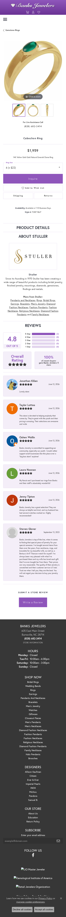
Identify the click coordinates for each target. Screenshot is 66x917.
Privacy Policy (45, 898)
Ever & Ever (33, 779)
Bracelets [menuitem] (33, 702)
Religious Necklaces (29, 310)
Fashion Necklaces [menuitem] (33, 738)
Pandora (33, 795)
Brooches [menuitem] (33, 758)
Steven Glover (27, 528)
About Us (33, 813)
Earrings (15, 303)
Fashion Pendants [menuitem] (33, 734)
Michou (33, 791)
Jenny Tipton (27, 496)
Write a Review (33, 602)
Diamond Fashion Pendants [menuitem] (33, 746)
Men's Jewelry (38, 303)
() (57, 334)
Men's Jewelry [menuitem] (33, 706)
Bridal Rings (49, 300)
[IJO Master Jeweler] (33, 869)
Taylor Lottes (27, 405)
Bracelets (25, 303)
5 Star (28, 334)
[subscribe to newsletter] (58, 841)
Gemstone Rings (12, 30)
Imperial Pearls (33, 783)
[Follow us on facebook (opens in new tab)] (33, 855)
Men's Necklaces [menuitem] (33, 726)
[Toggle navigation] (5, 19)
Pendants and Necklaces (22, 300)
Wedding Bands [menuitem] (33, 686)
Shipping (18, 195)
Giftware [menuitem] (33, 714)
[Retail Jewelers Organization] (33, 887)
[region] (33, 71)
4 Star (28, 337)
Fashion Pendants (38, 307)
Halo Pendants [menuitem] (33, 754)
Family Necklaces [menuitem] (33, 750)
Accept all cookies (44, 909)
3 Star (28, 340)
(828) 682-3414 (33, 126)
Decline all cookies (22, 909)
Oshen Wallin (27, 437)
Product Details (33, 227)
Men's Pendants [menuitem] (33, 722)
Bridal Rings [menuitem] (33, 681)
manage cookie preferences (30, 902)
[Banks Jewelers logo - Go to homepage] (33, 5)
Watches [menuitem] (33, 710)
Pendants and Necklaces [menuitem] (33, 698)
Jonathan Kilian (28, 380)
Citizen (33, 775)
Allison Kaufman (33, 771)
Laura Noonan (27, 469)
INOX (33, 787)
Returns (48, 195)
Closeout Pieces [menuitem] (33, 718)
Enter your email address (33, 835)
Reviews (33, 325)
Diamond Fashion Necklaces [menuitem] (33, 730)
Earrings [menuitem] (33, 694)
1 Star (28, 347)
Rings (39, 300)
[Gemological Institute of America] (33, 878)
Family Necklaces (40, 314)
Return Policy (33, 821)
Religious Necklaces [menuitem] (33, 742)
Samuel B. (33, 799)
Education (33, 817)
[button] (27, 12)
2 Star (28, 343)
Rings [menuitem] (33, 690)
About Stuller (33, 236)
